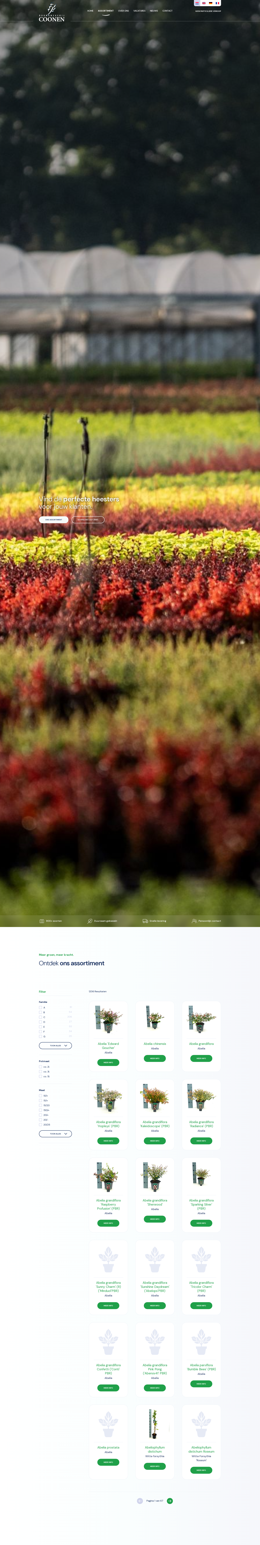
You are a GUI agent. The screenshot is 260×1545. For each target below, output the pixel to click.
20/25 (46, 1124)
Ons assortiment (53, 520)
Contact (167, 10)
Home (90, 10)
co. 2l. (46, 1066)
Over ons (123, 10)
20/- (45, 1119)
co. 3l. (46, 1071)
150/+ (46, 1110)
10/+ (45, 1095)
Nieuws (154, 10)
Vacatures (139, 10)
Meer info (108, 1062)
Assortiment (106, 10)
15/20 (46, 1105)
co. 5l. (46, 1076)
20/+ (45, 1115)
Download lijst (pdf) (88, 520)
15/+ (45, 1100)
